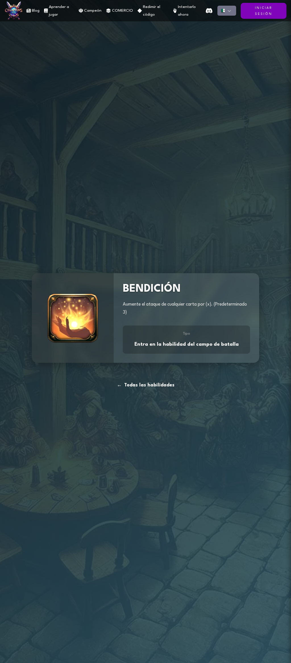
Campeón (92, 11)
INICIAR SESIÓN (263, 11)
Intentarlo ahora (187, 10)
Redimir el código (151, 10)
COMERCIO (122, 11)
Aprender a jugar (59, 10)
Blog (36, 11)
